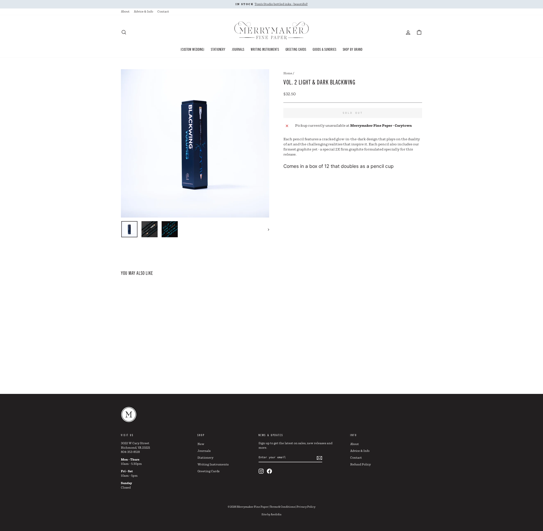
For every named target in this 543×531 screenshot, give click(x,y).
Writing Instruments (265, 49)
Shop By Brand (353, 49)
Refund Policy (360, 464)
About (125, 12)
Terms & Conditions (282, 507)
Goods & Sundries (324, 49)
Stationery (218, 49)
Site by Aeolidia (271, 514)
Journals (238, 49)
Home (287, 73)
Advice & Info (143, 12)
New (200, 444)
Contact (163, 12)
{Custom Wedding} (192, 49)
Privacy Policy (306, 507)
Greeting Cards (295, 49)
